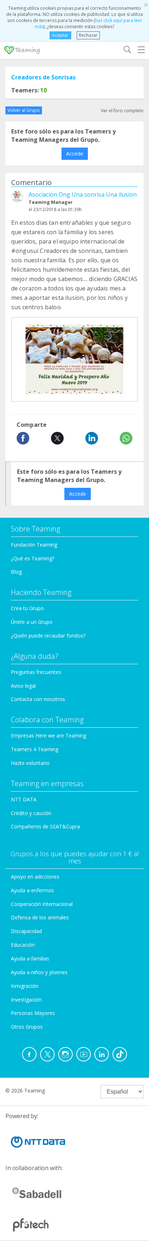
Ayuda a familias (30, 958)
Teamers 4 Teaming (34, 749)
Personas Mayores (33, 1013)
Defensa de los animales (40, 917)
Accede (74, 153)
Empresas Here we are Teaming (48, 735)
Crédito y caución (31, 813)
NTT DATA (24, 799)
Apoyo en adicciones (35, 876)
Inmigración (24, 985)
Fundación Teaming (34, 544)
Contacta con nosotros (38, 699)
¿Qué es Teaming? (32, 558)
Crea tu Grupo (27, 608)
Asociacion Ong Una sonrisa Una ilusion (83, 194)
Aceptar (60, 35)
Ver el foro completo (122, 111)
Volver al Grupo (24, 110)
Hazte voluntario (30, 762)
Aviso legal (23, 685)
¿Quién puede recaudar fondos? (48, 635)
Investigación (26, 999)
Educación (23, 944)
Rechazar (88, 35)
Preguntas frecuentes (36, 672)
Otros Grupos (27, 1026)
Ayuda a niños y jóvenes (39, 972)
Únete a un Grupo (31, 621)
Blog (16, 571)
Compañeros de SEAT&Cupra (45, 826)
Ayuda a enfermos (32, 890)
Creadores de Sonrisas (43, 77)
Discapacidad (26, 931)
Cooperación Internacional (42, 904)
